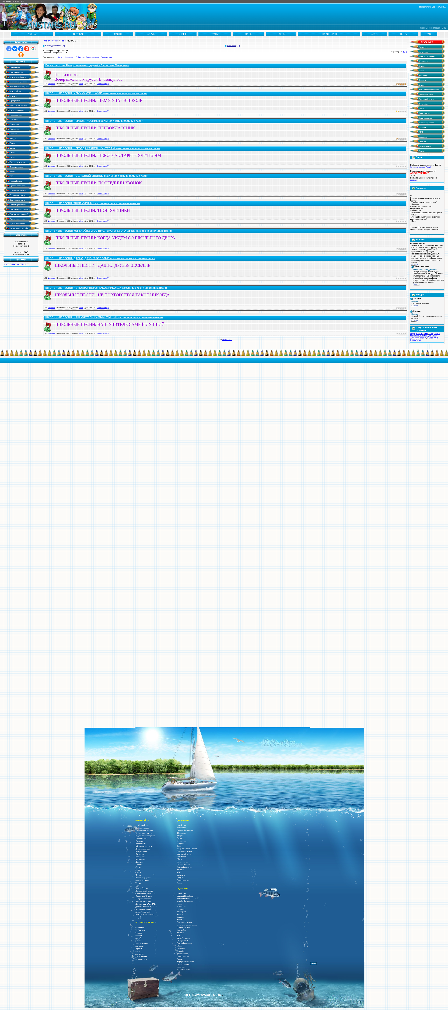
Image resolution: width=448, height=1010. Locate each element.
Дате (60, 57)
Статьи (55, 41)
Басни (12, 148)
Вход (444, 28)
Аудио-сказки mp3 (17, 219)
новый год (139, 928)
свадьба (138, 938)
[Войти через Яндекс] (26, 48)
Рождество (423, 52)
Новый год (423, 47)
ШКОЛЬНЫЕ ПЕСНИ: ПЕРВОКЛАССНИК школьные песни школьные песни (94, 121)
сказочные (181, 967)
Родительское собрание (19, 86)
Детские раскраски (17, 204)
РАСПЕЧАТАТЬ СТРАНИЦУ (16, 264)
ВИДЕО (281, 34)
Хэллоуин (181, 909)
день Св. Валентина (185, 901)
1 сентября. (181, 930)
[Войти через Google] (33, 48)
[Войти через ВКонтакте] (15, 48)
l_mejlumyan (415, 340)
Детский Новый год (185, 896)
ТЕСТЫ (403, 34)
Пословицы (14, 129)
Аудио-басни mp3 (17, 223)
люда (412, 334)
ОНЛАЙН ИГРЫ (329, 34)
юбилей (138, 935)
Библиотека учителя (18, 82)
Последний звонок (426, 94)
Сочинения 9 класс (17, 190)
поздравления (141, 959)
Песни (12, 157)
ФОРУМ (151, 34)
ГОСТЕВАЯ (78, 34)
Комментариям (92, 57)
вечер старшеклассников (428, 90)
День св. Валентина (426, 57)
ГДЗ (11, 176)
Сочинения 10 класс (18, 195)
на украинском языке (185, 962)
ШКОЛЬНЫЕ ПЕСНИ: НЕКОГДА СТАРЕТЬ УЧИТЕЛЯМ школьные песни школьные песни (102, 148)
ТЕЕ (431, 334)
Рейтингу (80, 57)
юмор (137, 951)
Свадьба (422, 142)
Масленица (423, 75)
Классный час (15, 91)
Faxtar (430, 338)
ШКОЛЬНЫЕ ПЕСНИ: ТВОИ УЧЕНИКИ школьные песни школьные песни (92, 203)
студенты (139, 949)
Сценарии (13, 119)
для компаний (141, 956)
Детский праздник (426, 123)
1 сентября (423, 104)
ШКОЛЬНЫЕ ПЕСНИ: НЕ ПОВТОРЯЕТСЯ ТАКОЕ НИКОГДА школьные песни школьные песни (106, 287)
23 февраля (423, 61)
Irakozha (419, 334)
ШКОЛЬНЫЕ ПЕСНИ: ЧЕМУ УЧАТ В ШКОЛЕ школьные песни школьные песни (96, 93)
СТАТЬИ (215, 34)
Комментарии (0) (103, 84)
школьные (139, 946)
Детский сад (14, 67)
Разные (421, 151)
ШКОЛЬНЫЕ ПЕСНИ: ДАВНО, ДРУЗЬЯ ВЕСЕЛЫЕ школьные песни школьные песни (100, 258)
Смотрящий (425, 336)
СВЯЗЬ (182, 34)
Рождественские (183, 899)
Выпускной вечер (426, 99)
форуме (413, 180)
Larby (434, 336)
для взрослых (182, 954)
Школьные (231, 45)
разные (138, 941)
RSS (444, 7)
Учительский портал (18, 77)
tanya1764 (414, 336)
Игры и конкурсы (16, 110)
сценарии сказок (183, 964)
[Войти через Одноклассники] (21, 54)
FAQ (428, 34)
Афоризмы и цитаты (18, 105)
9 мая (421, 85)
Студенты (422, 137)
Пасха (421, 71)
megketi (423, 338)
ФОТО (374, 34)
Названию (69, 57)
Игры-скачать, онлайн (18, 228)
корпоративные (183, 969)
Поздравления (15, 115)
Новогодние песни (53, 45)
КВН (420, 132)
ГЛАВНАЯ (32, 34)
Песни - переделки (17, 162)
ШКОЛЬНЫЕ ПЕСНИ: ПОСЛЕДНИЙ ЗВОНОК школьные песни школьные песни (96, 175)
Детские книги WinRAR (19, 209)
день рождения (141, 943)
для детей (139, 954)
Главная (424, 28)
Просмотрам (106, 57)
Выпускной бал (183, 927)
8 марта (421, 66)
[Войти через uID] (9, 48)
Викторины (14, 124)
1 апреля (422, 80)
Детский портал (16, 72)
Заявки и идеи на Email (420, 167)
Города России (15, 181)
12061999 (414, 338)
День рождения (425, 118)
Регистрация (434, 28)
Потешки (13, 134)
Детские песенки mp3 (18, 214)
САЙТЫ (118, 34)
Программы (14, 101)
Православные (424, 146)
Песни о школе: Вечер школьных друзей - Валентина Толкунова (87, 65)
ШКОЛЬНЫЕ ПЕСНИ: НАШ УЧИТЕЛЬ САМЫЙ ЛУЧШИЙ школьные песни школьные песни (104, 317)
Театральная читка (17, 200)
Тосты (12, 171)
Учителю (13, 96)
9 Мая (179, 920)
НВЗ (426, 334)
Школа (421, 109)
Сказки (12, 143)
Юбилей (422, 127)
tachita (437, 334)
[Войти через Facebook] (20, 48)
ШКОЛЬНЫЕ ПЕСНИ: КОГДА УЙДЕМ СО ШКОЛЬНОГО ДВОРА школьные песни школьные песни (108, 230)
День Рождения (183, 938)
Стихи (12, 152)
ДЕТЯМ (248, 34)
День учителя (424, 113)
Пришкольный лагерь (18, 186)
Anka (436, 338)
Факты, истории (16, 167)
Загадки (12, 138)
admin (81, 84)
